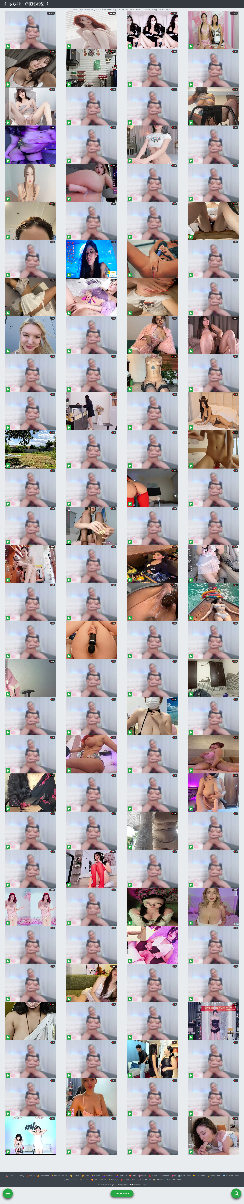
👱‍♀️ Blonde (95, 1175)
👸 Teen (85, 1175)
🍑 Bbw (132, 1175)
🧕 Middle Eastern (59, 1175)
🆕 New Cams (184, 1175)
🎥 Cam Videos (144, 1179)
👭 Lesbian (164, 1175)
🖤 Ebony (20, 1175)
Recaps (125, 1185)
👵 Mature (74, 1175)
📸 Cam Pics (158, 1179)
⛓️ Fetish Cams (70, 1179)
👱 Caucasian (43, 1175)
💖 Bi (173, 1175)
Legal (144, 1185)
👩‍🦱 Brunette (108, 1175)
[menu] (8, 1193)
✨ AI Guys (113, 1179)
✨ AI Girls (84, 1179)
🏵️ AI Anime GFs (98, 1179)
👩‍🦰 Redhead (121, 1175)
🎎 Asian (9, 1175)
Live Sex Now (122, 1193)
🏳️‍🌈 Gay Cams (199, 1175)
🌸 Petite (142, 1175)
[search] (236, 1193)
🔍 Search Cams (173, 1179)
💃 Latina (31, 1175)
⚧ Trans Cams (213, 1175)
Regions (113, 1185)
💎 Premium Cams (231, 1175)
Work (120, 1185)
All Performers (135, 1185)
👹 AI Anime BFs (127, 1179)
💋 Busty (153, 1175)
